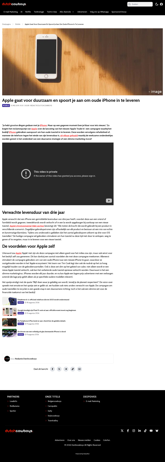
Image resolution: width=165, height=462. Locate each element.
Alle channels (65, 12)
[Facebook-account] (127, 430)
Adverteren (82, 12)
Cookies (97, 440)
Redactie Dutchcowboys (41, 105)
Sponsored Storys (119, 12)
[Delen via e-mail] (79, 369)
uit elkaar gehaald (69, 135)
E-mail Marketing (11, 12)
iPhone (43, 125)
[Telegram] (66, 369)
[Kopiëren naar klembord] (72, 369)
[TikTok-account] (145, 430)
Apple (34, 128)
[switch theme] (156, 4)
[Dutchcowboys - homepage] (14, 4)
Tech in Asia (52, 12)
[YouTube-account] (151, 430)
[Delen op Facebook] (52, 369)
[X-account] (122, 430)
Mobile (6, 105)
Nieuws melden (84, 440)
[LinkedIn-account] (139, 430)
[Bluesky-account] (156, 430)
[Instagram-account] (133, 430)
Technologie (39, 12)
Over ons (71, 440)
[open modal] (161, 4)
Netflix (28, 12)
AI (21, 12)
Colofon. (106, 440)
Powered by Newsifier (83, 454)
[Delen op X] (59, 369)
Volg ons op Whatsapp (99, 12)
